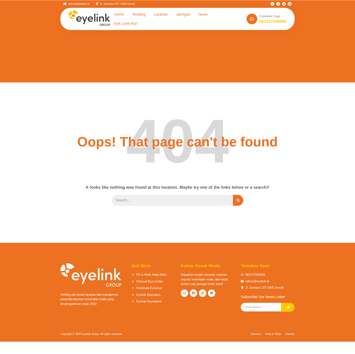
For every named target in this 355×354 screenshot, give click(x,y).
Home (119, 14)
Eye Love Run (125, 23)
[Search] (238, 200)
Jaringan (183, 14)
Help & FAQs (273, 333)
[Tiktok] (278, 4)
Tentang (138, 14)
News (203, 14)
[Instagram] (272, 4)
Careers (290, 333)
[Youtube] (284, 4)
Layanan (161, 14)
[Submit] (288, 307)
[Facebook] (290, 4)
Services (256, 333)
